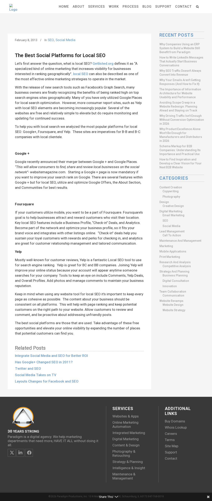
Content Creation (170, 187)
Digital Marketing (170, 211)
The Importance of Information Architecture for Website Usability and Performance (180, 93)
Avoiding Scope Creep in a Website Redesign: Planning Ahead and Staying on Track (178, 106)
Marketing (166, 246)
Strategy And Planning (174, 271)
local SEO (80, 74)
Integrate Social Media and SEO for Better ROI (51, 356)
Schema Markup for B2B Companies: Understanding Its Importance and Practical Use (180, 150)
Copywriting (171, 191)
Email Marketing (173, 215)
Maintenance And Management (180, 240)
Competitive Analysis (177, 266)
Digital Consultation (176, 280)
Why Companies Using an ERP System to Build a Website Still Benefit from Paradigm (179, 48)
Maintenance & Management (123, 476)
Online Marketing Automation (125, 424)
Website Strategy (174, 310)
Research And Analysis (175, 262)
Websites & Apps (125, 416)
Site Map (171, 446)
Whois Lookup (176, 427)
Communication (173, 295)
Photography (171, 196)
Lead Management (171, 231)
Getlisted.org (103, 63)
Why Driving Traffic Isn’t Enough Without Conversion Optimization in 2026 (181, 119)
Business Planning (175, 275)
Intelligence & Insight (128, 468)
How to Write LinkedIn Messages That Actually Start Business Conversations (181, 61)
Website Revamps (171, 301)
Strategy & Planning (127, 462)
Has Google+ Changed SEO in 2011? (44, 362)
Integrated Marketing (128, 433)
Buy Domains (175, 421)
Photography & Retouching (123, 453)
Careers (171, 434)
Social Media (65, 40)
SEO (51, 40)
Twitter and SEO (28, 368)
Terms (170, 440)
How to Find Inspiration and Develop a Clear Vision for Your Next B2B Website (180, 163)
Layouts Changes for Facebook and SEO (46, 381)
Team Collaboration (172, 291)
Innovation (170, 286)
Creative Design (173, 206)
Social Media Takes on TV (35, 375)
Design (164, 202)
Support (171, 452)
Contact (171, 458)
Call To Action (172, 235)
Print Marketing (169, 256)
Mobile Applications (172, 251)
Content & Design (126, 445)
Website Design (173, 304)
